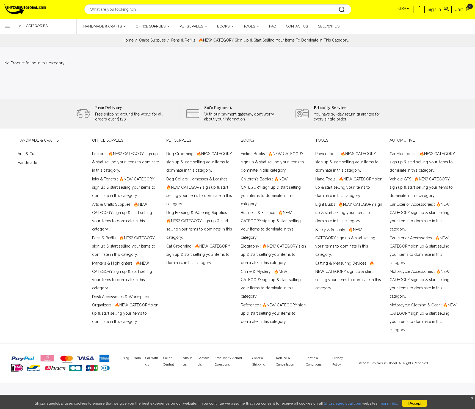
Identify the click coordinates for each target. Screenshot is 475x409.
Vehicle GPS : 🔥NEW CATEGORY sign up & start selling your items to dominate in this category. (421, 187)
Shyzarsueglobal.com (342, 403)
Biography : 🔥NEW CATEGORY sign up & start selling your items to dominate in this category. (273, 254)
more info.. (389, 403)
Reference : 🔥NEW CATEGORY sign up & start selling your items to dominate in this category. (273, 313)
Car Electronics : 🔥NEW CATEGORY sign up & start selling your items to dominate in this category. (422, 162)
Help (137, 358)
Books (223, 26)
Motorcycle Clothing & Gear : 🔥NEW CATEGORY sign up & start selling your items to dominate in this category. (423, 317)
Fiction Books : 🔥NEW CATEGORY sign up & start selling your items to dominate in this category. (272, 162)
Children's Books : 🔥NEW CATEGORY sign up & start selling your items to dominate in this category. (271, 191)
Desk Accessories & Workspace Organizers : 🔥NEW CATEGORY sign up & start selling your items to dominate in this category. (125, 309)
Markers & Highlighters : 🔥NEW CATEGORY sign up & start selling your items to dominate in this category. (122, 275)
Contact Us (297, 26)
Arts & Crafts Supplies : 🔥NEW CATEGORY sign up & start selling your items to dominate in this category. (122, 216)
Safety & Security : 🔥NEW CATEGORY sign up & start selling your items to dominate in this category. (345, 242)
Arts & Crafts (29, 154)
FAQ (272, 26)
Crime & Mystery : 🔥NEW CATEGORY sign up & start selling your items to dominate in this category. (271, 283)
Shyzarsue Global (384, 363)
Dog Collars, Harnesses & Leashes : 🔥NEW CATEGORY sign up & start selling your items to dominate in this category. (199, 191)
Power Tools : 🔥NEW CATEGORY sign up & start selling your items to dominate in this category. (347, 162)
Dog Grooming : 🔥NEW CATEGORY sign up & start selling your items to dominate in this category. (199, 162)
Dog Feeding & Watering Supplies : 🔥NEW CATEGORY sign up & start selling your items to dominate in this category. (199, 225)
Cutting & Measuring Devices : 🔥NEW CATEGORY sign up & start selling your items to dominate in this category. (348, 275)
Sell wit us (328, 26)
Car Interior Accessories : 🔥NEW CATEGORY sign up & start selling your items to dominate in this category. (419, 250)
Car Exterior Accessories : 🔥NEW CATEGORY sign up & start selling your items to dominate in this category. (420, 216)
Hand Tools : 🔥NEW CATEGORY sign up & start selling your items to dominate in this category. (348, 187)
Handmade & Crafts (103, 26)
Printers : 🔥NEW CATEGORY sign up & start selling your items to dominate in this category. (125, 162)
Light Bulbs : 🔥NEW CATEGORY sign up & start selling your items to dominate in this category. (348, 212)
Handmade (27, 162)
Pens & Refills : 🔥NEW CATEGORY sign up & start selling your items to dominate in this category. (123, 246)
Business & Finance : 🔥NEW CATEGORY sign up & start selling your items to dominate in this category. (271, 225)
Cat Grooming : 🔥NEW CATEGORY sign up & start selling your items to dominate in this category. (198, 254)
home (128, 40)
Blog (126, 358)
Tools (250, 26)
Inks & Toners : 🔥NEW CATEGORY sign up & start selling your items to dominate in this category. (123, 187)
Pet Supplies (191, 26)
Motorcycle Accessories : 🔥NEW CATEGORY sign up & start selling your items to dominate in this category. (420, 283)
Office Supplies (151, 26)
